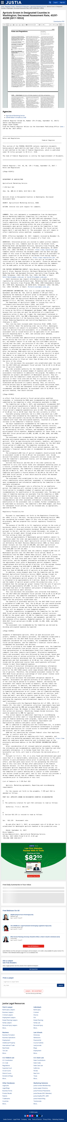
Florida (36, 1071)
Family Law (37, 1023)
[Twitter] (39, 1116)
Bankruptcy (37, 1010)
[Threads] (35, 1116)
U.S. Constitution (7, 1060)
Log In (55, 2)
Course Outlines (38, 1043)
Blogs (35, 1048)
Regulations (6, 1065)
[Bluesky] (37, 1116)
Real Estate (5, 1048)
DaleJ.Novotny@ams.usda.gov (13, 277)
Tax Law (5, 1050)
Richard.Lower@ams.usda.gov (38, 287)
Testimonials (37, 1101)
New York (36, 1073)
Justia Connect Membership (42, 1085)
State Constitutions (39, 1060)
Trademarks (6, 1098)
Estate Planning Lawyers (9, 1020)
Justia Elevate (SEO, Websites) (43, 1093)
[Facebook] (30, 1116)
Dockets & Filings (7, 1076)
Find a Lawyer (8, 978)
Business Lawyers (7, 1012)
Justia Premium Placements (42, 1091)
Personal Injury (38, 1025)
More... (4, 1028)
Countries (5, 1101)
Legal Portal (16, 1119)
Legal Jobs (5, 1085)
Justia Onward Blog (39, 1098)
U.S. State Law (39, 1058)
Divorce (36, 1015)
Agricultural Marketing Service (38, 6)
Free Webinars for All (11, 911)
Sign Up (62, 2)
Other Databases (8, 1083)
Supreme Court (7, 1068)
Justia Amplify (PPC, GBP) (41, 1096)
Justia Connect (7, 1119)
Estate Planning (38, 1020)
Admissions (37, 1037)
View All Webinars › (33, 946)
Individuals (37, 1007)
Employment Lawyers (9, 1017)
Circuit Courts (6, 1071)
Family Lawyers (7, 1023)
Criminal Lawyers (7, 1015)
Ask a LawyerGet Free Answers (10, 962)
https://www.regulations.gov (46, 250)
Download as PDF (59, 21)
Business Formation (8, 1035)
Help (29, 1119)
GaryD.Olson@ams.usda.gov (37, 277)
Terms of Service (37, 1119)
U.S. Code (5, 1063)
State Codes (37, 1063)
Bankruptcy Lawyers (8, 1010)
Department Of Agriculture (22, 6)
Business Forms (7, 1091)
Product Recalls (7, 1093)
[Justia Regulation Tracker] (13, 2)
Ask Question (33, 969)
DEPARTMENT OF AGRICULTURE (16, 117)
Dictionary (37, 1035)
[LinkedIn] (25, 1116)
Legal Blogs (6, 1088)
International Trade (8, 1045)
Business (5, 1032)
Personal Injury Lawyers (9, 1025)
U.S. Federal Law (8, 1058)
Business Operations (8, 1037)
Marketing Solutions (41, 1083)
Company (24, 1119)
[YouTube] (28, 1116)
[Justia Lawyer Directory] (42, 1116)
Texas (35, 1076)
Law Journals (37, 1045)
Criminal (36, 1012)
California (36, 1068)
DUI (35, 1017)
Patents (4, 1096)
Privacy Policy (47, 1119)
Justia (2, 6)
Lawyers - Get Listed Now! (33, 991)
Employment (6, 1040)
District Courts (6, 1073)
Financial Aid (37, 1040)
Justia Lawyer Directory (41, 1088)
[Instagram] (32, 1116)
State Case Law (38, 1065)
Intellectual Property (8, 1043)
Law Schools (38, 1032)
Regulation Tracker (10, 6)
